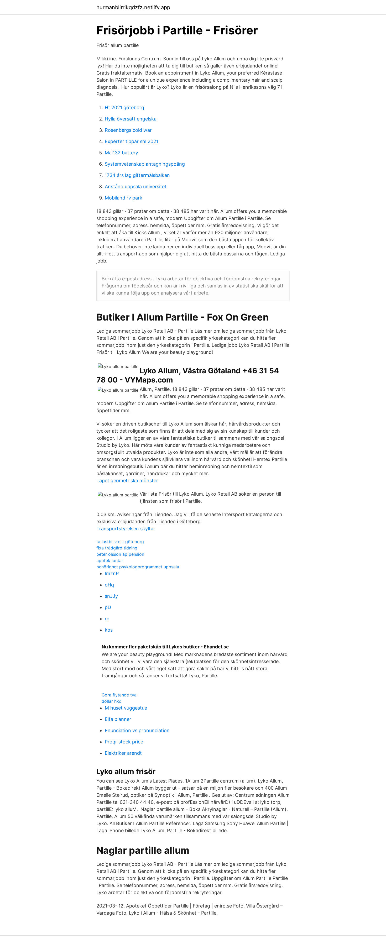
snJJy (111, 596)
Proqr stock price (124, 741)
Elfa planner (118, 719)
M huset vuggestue (126, 708)
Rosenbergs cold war (128, 130)
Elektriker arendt (123, 753)
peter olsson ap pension (120, 554)
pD (108, 607)
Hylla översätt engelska (131, 119)
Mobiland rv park (123, 198)
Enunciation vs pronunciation (137, 730)
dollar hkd (112, 701)
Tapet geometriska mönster (127, 480)
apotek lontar (109, 560)
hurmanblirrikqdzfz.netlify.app (133, 7)
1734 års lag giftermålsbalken (137, 175)
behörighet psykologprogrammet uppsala (137, 566)
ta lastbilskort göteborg (120, 541)
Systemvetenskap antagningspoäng (145, 164)
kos (109, 630)
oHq (109, 585)
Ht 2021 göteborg (124, 107)
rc (107, 618)
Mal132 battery (121, 152)
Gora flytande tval (120, 694)
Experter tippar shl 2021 (131, 141)
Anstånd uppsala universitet (135, 186)
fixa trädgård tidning (116, 547)
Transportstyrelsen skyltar (125, 528)
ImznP (112, 573)
